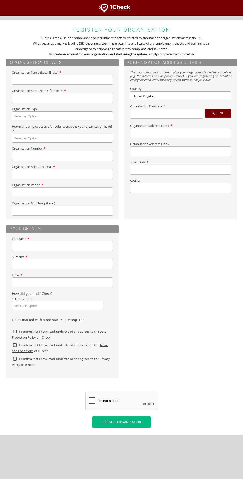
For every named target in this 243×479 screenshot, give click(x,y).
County (135, 180)
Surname (18, 257)
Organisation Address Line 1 (149, 126)
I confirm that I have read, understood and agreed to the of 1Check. (59, 334)
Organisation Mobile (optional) (33, 203)
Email (15, 275)
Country (136, 89)
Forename (19, 238)
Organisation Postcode (146, 106)
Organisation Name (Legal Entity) (35, 72)
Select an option (22, 299)
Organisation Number (27, 148)
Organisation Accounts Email (32, 167)
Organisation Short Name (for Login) (37, 90)
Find (220, 113)
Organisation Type (25, 109)
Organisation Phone (26, 185)
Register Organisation (121, 422)
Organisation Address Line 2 (149, 144)
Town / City (138, 162)
